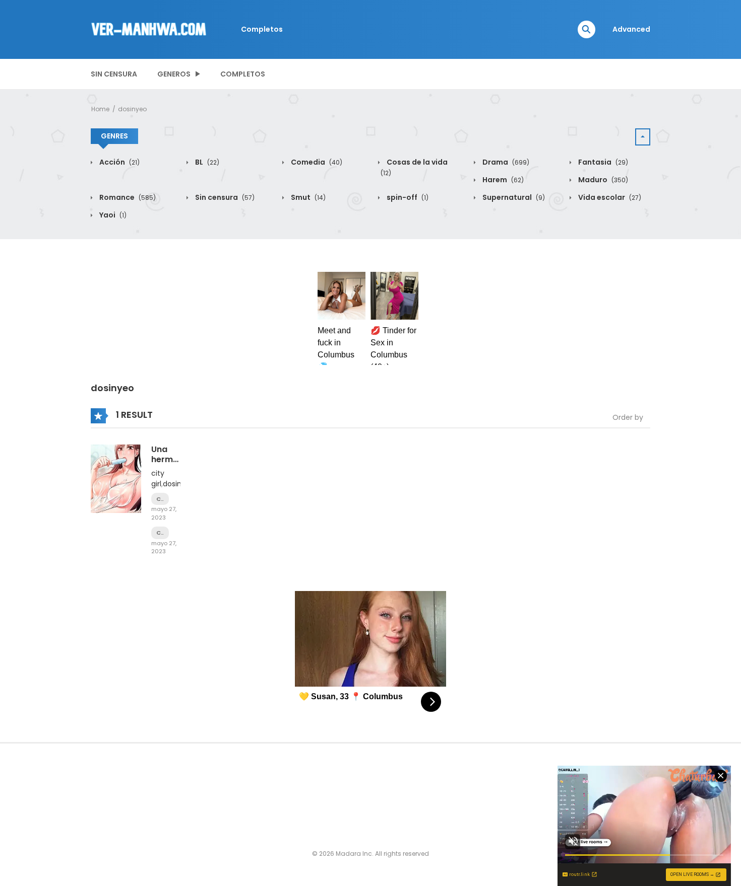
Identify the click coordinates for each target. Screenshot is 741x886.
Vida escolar (609, 197)
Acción (119, 162)
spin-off (406, 197)
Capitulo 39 (160, 533)
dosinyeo (132, 109)
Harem (502, 180)
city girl (157, 478)
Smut (307, 197)
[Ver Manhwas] (149, 29)
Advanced (631, 29)
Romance (127, 197)
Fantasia (602, 162)
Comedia (315, 162)
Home (100, 109)
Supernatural (513, 197)
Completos (262, 29)
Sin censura (114, 74)
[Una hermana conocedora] (116, 478)
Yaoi (112, 215)
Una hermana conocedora (177, 459)
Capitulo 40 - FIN (160, 499)
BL (206, 162)
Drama (505, 162)
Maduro (602, 180)
